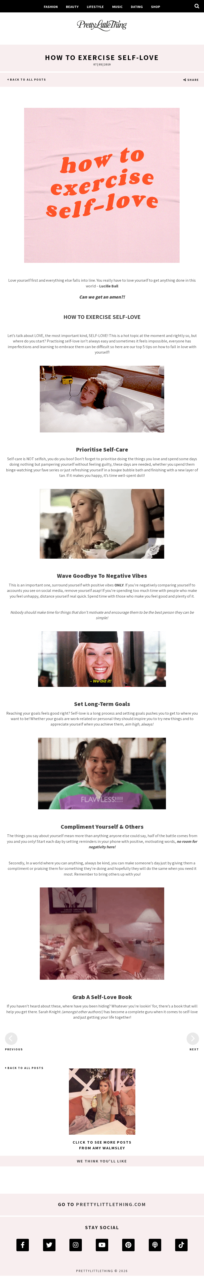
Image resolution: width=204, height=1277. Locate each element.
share (192, 80)
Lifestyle (95, 6)
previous (11, 1049)
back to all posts (27, 79)
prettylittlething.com (111, 1204)
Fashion (51, 6)
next (194, 1049)
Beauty (72, 6)
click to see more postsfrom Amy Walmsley (102, 1145)
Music (117, 6)
